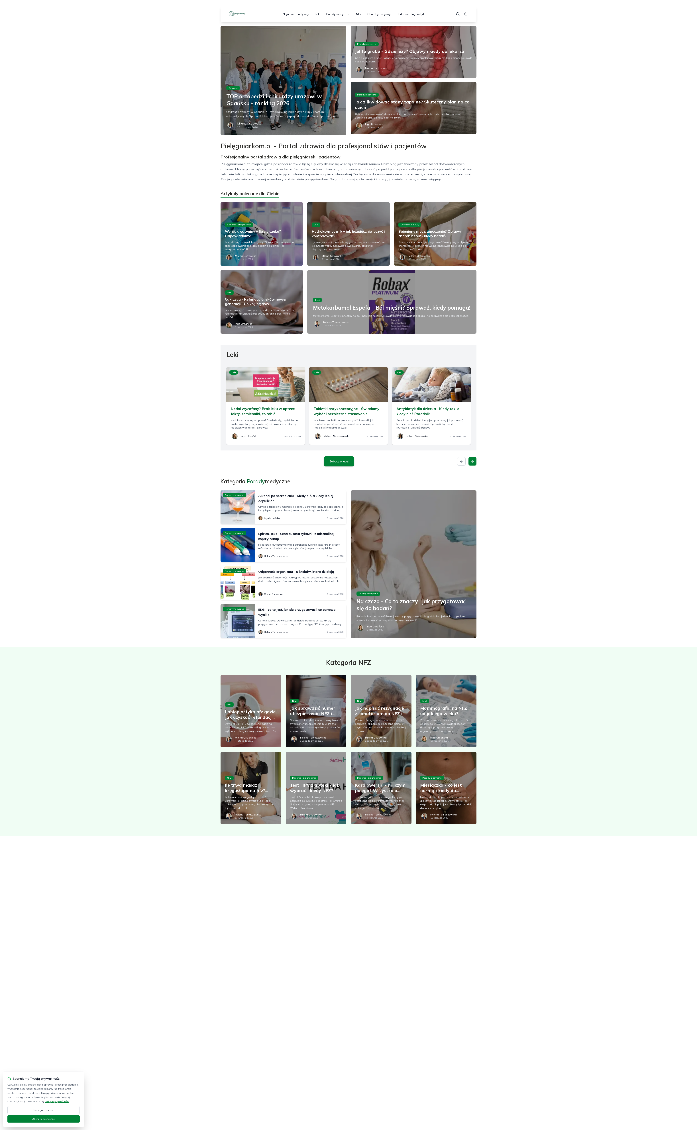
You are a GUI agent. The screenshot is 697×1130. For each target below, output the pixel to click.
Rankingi (233, 88)
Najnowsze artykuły (296, 14)
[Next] (472, 461)
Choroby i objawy (379, 14)
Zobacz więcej (338, 461)
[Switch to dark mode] (466, 14)
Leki (317, 14)
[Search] (458, 14)
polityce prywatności (57, 1101)
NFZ (359, 14)
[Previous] (461, 461)
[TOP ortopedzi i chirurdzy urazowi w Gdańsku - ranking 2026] (283, 80)
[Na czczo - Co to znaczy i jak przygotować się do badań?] (413, 564)
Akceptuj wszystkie (43, 1119)
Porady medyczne (338, 14)
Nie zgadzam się (44, 1110)
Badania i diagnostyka (411, 14)
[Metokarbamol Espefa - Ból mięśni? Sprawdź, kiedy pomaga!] (391, 302)
